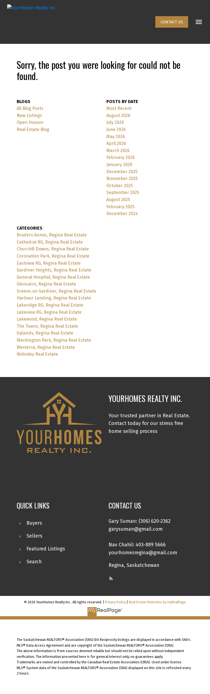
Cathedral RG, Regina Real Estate (50, 242)
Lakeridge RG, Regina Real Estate (50, 305)
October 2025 (119, 185)
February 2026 (120, 157)
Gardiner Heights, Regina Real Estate (54, 270)
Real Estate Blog (33, 129)
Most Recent (119, 108)
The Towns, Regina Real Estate (47, 326)
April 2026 (116, 143)
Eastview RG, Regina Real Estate (49, 263)
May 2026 (115, 136)
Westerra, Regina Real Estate (46, 347)
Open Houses (30, 122)
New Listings (29, 115)
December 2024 (122, 213)
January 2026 (119, 164)
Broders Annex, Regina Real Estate (52, 235)
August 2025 (118, 199)
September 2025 (122, 192)
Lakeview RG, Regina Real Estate (49, 312)
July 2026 (115, 122)
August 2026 (118, 115)
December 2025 (122, 171)
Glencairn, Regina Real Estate (46, 284)
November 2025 (122, 178)
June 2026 (116, 129)
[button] (171, 22)
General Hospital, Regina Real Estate (53, 277)
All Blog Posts (30, 108)
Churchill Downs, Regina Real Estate (53, 249)
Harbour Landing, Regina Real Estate (54, 298)
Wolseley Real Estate (37, 354)
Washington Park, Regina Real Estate (54, 340)
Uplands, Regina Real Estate (45, 333)
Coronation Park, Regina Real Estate (53, 256)
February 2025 (120, 206)
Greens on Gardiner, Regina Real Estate (56, 291)
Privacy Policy (115, 602)
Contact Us (172, 21)
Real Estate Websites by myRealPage (157, 602)
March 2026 (118, 150)
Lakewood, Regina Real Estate (47, 319)
